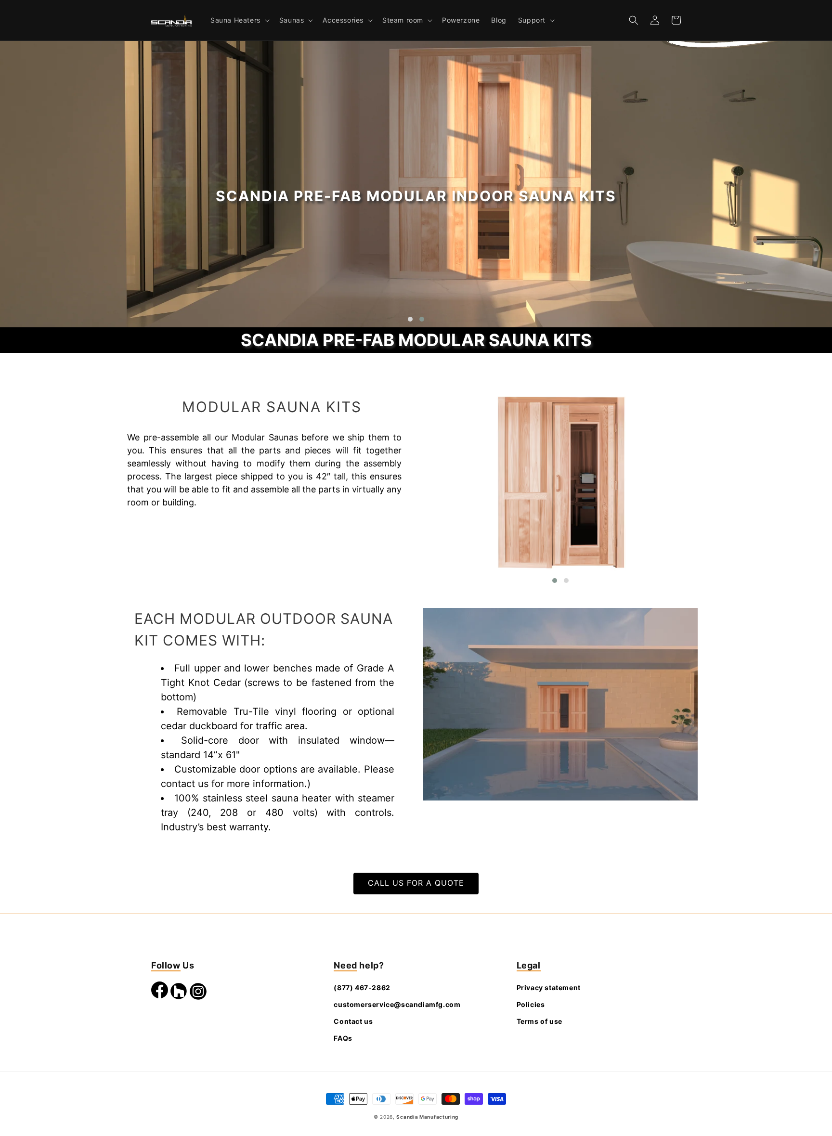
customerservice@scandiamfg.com (397, 1004)
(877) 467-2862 (362, 987)
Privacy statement (549, 987)
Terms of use (539, 1021)
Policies (531, 1004)
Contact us (353, 1021)
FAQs (343, 1038)
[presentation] (401, 492)
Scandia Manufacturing (427, 1117)
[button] (239, 20)
